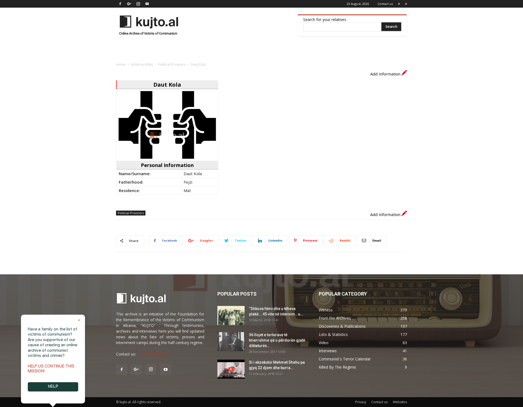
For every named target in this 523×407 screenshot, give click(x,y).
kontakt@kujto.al (152, 354)
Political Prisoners (172, 64)
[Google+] (129, 4)
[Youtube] (147, 4)
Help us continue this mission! (51, 369)
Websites (400, 402)
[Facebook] (120, 4)
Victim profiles (142, 64)
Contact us (385, 4)
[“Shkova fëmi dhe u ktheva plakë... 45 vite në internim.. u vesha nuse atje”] (231, 315)
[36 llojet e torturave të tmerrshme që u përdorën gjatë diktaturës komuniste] (231, 341)
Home (121, 64)
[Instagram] (138, 4)
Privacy (360, 402)
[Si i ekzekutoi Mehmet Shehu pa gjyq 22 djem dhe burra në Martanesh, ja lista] (231, 369)
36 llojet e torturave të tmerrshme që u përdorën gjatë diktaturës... (277, 340)
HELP (53, 387)
